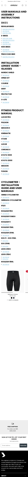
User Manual (5, 31)
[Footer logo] (3, 455)
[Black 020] (11, 298)
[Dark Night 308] (13, 298)
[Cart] (25, 5)
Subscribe (23, 445)
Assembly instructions (8, 29)
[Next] (26, 1)
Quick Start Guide (7, 38)
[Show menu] (2, 5)
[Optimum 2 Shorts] (12, 281)
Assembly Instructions (8, 40)
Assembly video (6, 33)
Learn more (13, 430)
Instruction (5, 241)
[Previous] (2, 1)
